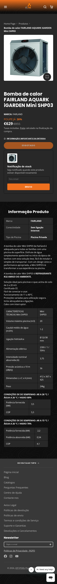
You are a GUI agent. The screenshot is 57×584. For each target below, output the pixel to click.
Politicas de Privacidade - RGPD (19, 550)
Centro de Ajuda (13, 492)
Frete (22, 128)
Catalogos (9, 482)
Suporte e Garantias (15, 525)
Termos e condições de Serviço (21, 520)
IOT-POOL (20, 568)
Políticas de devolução (16, 510)
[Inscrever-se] (50, 544)
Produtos (23, 23)
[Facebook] (5, 556)
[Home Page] (28, 7)
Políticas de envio (13, 515)
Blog (6, 477)
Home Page (9, 23)
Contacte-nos (11, 497)
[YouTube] (16, 556)
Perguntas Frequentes (16, 487)
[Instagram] (11, 556)
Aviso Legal (10, 505)
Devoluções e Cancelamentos (20, 530)
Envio (28, 186)
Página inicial (11, 472)
